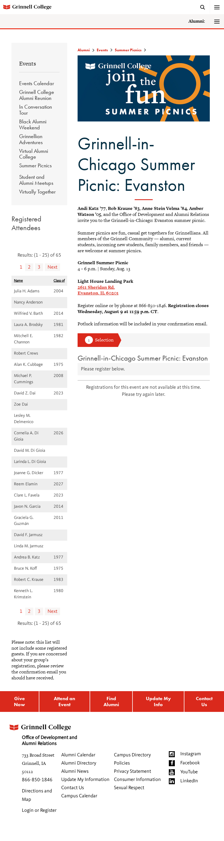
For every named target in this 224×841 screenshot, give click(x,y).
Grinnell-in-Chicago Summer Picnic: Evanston (143, 358)
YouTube (189, 771)
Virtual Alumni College (33, 154)
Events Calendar (36, 83)
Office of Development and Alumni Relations (49, 740)
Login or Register (39, 810)
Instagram (190, 753)
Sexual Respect (129, 787)
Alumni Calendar (78, 755)
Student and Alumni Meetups (36, 179)
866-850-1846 (37, 779)
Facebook (190, 762)
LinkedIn (189, 780)
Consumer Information (137, 779)
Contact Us (204, 701)
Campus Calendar (79, 796)
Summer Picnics (35, 165)
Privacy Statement (132, 771)
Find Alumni (111, 701)
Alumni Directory (78, 763)
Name (18, 281)
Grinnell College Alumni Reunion (36, 95)
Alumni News (75, 771)
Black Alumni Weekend (32, 124)
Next (52, 267)
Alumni (84, 49)
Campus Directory (132, 755)
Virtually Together (37, 191)
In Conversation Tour (35, 109)
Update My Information (85, 779)
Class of (59, 281)
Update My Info (158, 701)
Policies (122, 763)
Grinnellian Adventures (31, 139)
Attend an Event (64, 701)
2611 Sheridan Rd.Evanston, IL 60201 (98, 290)
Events (27, 63)
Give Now (19, 701)
